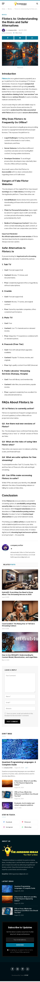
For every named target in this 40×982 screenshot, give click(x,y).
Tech (4, 740)
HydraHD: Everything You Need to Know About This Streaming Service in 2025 (17, 593)
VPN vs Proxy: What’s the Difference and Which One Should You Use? (26, 794)
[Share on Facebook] (8, 38)
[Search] (37, 3)
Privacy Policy (19, 952)
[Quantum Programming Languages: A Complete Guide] (20, 749)
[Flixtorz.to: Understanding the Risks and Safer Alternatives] (20, 54)
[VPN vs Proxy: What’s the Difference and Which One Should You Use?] (7, 794)
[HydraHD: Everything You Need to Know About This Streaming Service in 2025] (20, 579)
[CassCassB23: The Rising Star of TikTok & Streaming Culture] (20, 611)
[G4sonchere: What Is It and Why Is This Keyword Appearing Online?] (7, 783)
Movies (4, 14)
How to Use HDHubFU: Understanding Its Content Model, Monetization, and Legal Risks (19, 656)
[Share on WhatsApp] (32, 38)
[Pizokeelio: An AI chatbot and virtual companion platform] (7, 805)
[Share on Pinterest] (20, 38)
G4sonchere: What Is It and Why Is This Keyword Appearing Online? (25, 783)
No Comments (8, 33)
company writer (12, 30)
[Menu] (3, 3)
